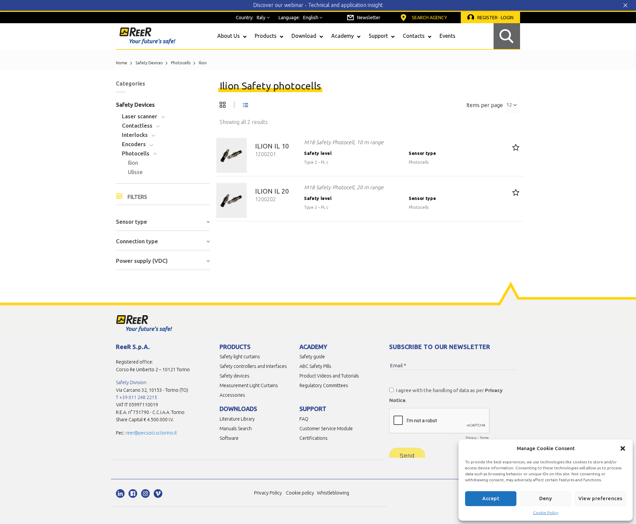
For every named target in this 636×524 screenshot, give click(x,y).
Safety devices (234, 375)
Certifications (313, 438)
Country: (244, 17)
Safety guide (312, 356)
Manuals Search (236, 428)
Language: (289, 17)
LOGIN (507, 17)
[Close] (628, 5)
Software (229, 438)
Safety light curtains (240, 356)
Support (312, 408)
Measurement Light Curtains (249, 385)
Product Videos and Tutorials (329, 375)
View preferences (600, 498)
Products (235, 346)
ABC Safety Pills (315, 366)
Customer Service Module (326, 428)
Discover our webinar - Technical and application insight (318, 5)
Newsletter (368, 17)
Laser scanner (139, 116)
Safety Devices (149, 63)
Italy (261, 17)
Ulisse (135, 172)
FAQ (303, 419)
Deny (545, 498)
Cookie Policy (545, 512)
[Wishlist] (515, 147)
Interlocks (135, 135)
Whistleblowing (333, 492)
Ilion (133, 162)
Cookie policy (300, 492)
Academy (313, 346)
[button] (622, 448)
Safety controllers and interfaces (253, 366)
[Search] (507, 36)
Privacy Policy (268, 492)
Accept (490, 498)
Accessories (232, 395)
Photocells (180, 63)
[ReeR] (147, 36)
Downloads (238, 408)
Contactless (137, 125)
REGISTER (487, 17)
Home (121, 63)
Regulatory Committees (323, 385)
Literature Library (237, 419)
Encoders (134, 144)
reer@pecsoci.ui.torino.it (151, 433)
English (310, 17)
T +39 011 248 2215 (136, 397)
